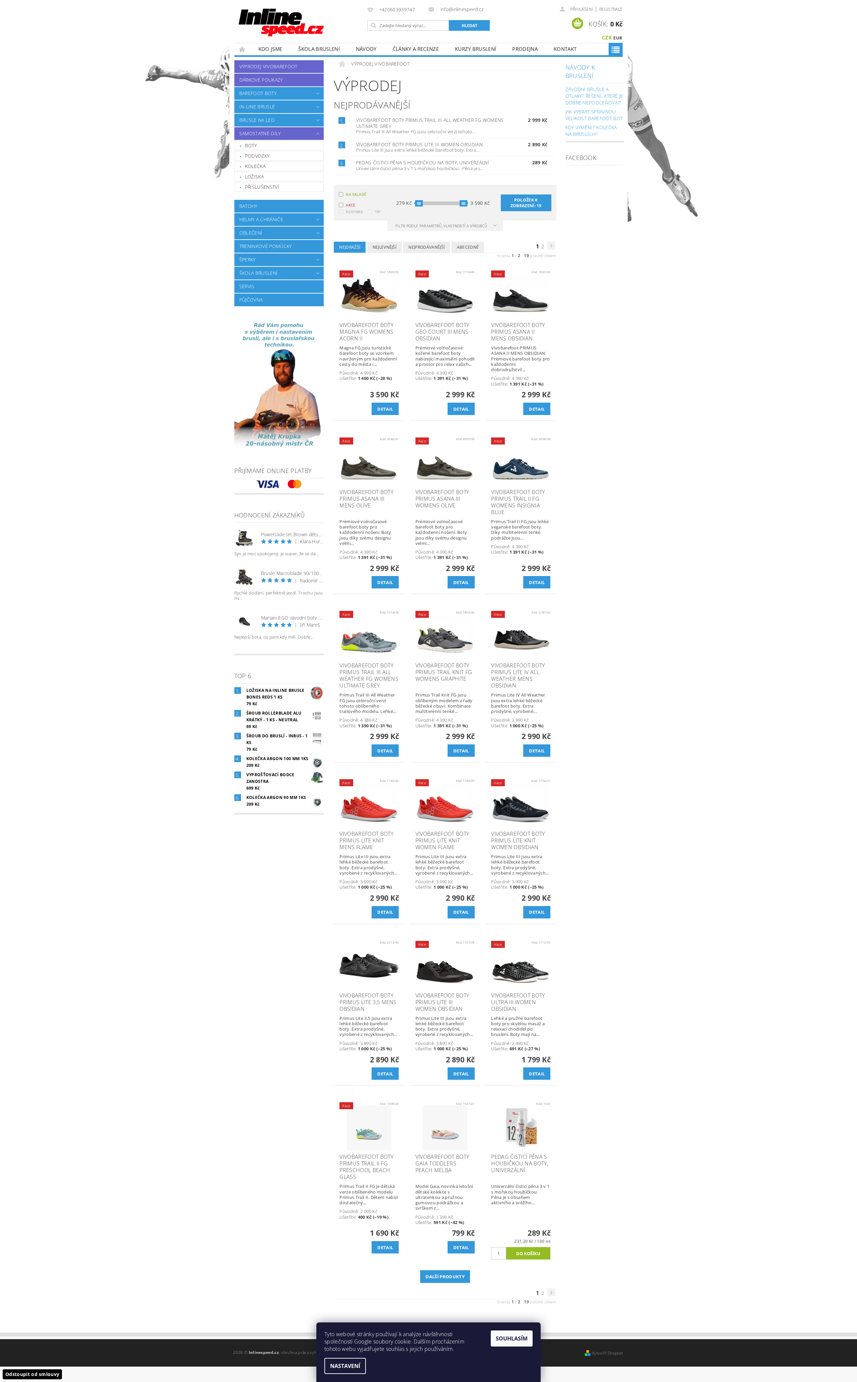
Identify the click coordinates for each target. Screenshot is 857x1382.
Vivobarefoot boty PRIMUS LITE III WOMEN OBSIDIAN (419, 144)
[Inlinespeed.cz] (284, 20)
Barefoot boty (258, 93)
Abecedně (468, 247)
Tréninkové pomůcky (265, 246)
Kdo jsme (270, 49)
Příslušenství (262, 187)
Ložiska (254, 176)
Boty (251, 145)
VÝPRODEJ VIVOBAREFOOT (268, 66)
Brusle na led (257, 120)
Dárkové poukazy (261, 80)
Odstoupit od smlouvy (32, 1374)
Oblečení (250, 233)
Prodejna (525, 49)
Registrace (611, 9)
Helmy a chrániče (261, 219)
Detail (385, 409)
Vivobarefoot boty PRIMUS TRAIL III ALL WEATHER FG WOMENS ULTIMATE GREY (430, 123)
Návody (366, 49)
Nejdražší (349, 247)
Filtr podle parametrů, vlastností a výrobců (441, 225)
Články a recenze (416, 49)
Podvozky (257, 156)
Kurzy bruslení (475, 49)
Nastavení (345, 1366)
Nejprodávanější (426, 247)
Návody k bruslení (580, 71)
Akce (350, 205)
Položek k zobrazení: (526, 203)
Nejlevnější (385, 247)
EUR (617, 38)
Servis (247, 286)
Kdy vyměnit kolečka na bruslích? (591, 130)
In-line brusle (257, 106)
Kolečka (255, 166)
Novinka (354, 211)
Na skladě (356, 194)
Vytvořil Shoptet (607, 1353)
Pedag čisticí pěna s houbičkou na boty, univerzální (422, 162)
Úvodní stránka (242, 49)
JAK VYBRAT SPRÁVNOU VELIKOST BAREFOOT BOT (594, 114)
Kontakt (565, 49)
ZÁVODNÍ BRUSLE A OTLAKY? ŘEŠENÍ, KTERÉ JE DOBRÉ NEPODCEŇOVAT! (594, 95)
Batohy (248, 206)
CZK (607, 37)
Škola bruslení (318, 49)
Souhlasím (512, 1338)
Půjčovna (251, 300)
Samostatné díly (260, 133)
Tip (378, 211)
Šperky (247, 259)
